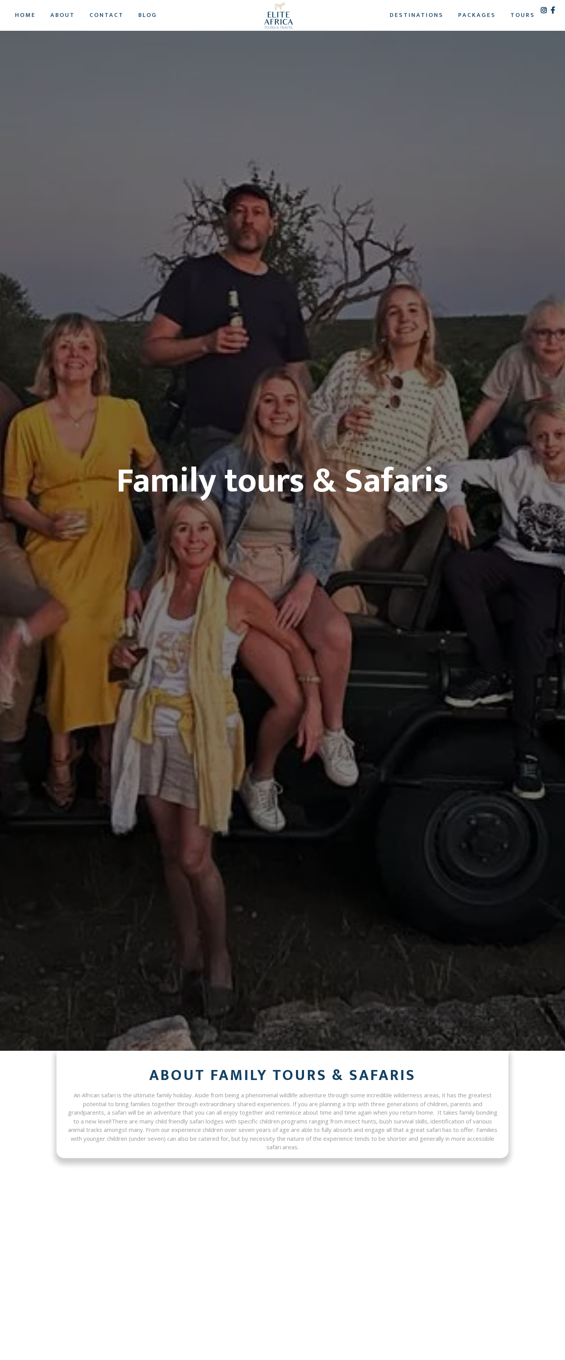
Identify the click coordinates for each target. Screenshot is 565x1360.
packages (477, 15)
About (62, 15)
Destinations (417, 15)
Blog (147, 15)
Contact (107, 15)
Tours (522, 15)
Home (25, 15)
